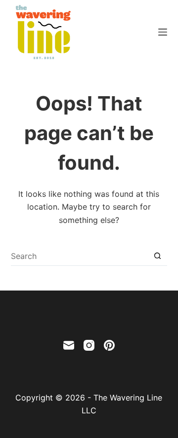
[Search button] (157, 255)
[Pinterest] (109, 345)
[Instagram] (89, 345)
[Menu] (162, 32)
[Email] (68, 345)
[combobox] (79, 256)
